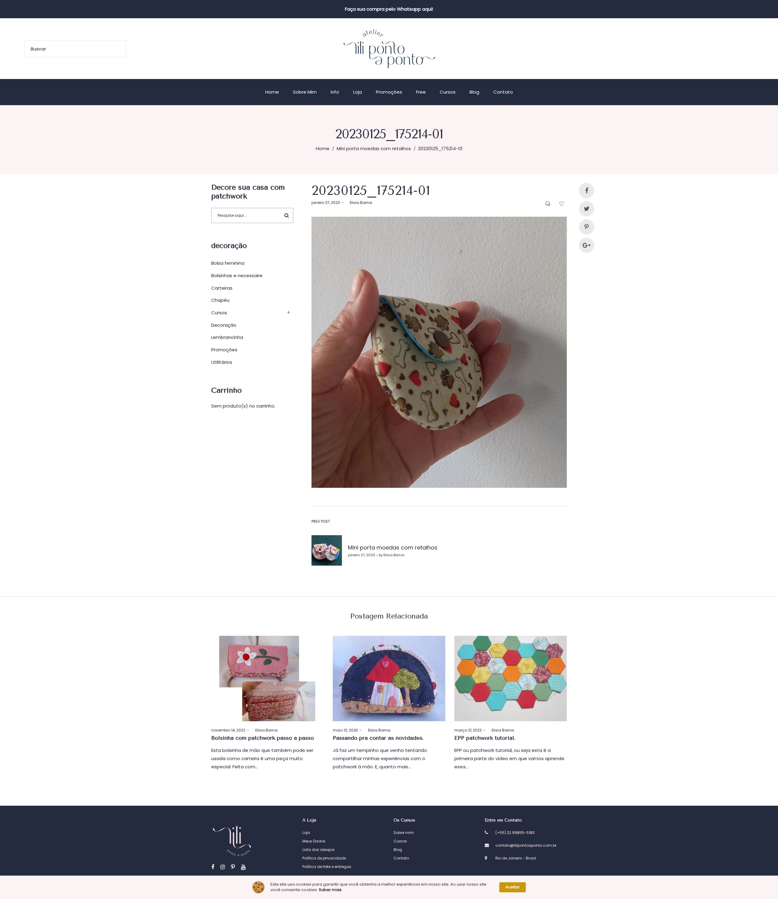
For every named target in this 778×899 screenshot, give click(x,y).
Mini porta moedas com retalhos (374, 148)
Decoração (223, 325)
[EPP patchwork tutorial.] (510, 678)
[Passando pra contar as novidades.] (389, 678)
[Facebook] (212, 867)
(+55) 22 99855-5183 (515, 832)
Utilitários (221, 362)
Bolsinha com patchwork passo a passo (262, 738)
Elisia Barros (358, 202)
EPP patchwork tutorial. (484, 738)
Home (322, 148)
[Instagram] (222, 867)
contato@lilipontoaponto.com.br (525, 845)
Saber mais (330, 890)
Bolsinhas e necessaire (237, 275)
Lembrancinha (227, 337)
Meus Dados (313, 841)
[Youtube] (243, 867)
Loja (306, 832)
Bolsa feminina (227, 263)
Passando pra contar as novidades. (378, 738)
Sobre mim (404, 832)
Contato (401, 858)
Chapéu (220, 300)
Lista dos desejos (318, 849)
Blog (398, 849)
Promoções (224, 349)
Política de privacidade (324, 858)
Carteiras (221, 288)
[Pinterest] (233, 867)
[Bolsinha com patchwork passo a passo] (267, 678)
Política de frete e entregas (326, 866)
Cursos (219, 312)
